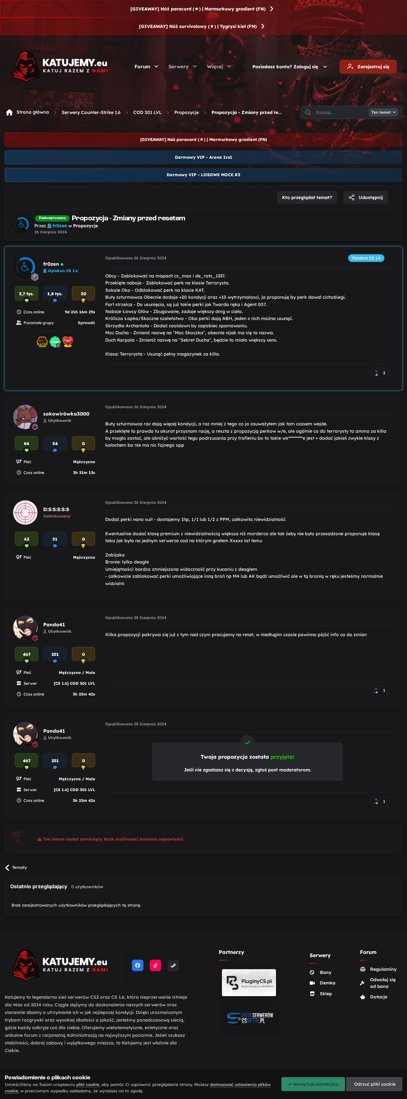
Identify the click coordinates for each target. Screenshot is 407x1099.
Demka (327, 983)
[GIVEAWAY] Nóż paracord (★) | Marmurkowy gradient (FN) (198, 9)
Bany (325, 972)
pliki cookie (87, 1084)
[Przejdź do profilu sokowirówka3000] (25, 417)
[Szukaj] (308, 112)
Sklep (326, 993)
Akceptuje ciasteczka (315, 1084)
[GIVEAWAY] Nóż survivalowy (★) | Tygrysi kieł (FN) (198, 26)
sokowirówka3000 (66, 414)
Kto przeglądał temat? (307, 197)
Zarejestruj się (372, 67)
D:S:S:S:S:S (56, 509)
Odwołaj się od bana (383, 983)
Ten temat (381, 112)
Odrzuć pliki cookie (374, 1084)
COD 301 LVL (147, 112)
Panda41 (54, 625)
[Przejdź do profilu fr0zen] (22, 224)
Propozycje (186, 112)
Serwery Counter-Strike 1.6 (91, 112)
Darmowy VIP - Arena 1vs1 (203, 157)
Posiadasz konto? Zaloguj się (286, 67)
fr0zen (51, 264)
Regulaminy (383, 969)
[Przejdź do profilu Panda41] (25, 628)
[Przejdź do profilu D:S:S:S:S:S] (25, 512)
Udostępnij (370, 197)
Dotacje (378, 997)
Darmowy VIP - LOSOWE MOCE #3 (203, 174)
